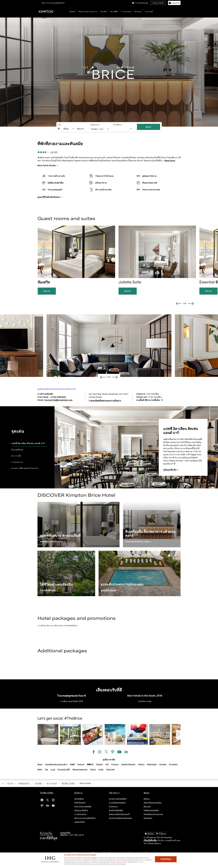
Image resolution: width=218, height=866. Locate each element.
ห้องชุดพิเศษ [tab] (17, 450)
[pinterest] (42, 805)
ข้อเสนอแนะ (148, 818)
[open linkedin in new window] (125, 752)
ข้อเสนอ (137, 12)
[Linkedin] (47, 805)
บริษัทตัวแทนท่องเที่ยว (151, 810)
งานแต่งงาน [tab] (17, 462)
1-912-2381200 (58, 397)
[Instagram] (53, 800)
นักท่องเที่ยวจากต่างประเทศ (153, 814)
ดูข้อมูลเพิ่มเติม (170, 470)
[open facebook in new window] (92, 752)
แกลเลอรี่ (149, 12)
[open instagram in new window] (98, 752)
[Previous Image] (178, 303)
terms (143, 860)
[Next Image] (191, 303)
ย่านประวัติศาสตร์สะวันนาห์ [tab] (24, 468)
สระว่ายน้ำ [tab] (16, 456)
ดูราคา (148, 127)
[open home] (3, 783)
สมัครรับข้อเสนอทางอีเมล (152, 802)
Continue (165, 859)
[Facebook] (42, 800)
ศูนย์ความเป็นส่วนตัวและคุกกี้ (119, 814)
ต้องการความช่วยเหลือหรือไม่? (53, 3)
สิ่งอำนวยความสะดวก (88, 12)
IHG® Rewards (79, 802)
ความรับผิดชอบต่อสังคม (117, 802)
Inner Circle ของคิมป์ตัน (82, 806)
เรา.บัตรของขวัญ (80, 814)
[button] (174, 3)
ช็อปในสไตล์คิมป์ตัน (116, 810)
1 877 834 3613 (76, 835)
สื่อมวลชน (147, 806)
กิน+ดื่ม (104, 12)
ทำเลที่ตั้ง (114, 12)
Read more (169, 160)
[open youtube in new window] (118, 752)
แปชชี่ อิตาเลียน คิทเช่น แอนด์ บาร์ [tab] (28, 443)
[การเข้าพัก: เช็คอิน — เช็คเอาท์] (72, 129)
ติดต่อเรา (147, 799)
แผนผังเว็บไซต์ (79, 822)
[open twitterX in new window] (105, 752)
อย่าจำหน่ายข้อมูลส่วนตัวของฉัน (120, 818)
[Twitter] (47, 800)
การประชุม (126, 12)
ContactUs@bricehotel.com (58, 400)
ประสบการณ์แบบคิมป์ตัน (117, 799)
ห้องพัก (72, 12)
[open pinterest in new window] (111, 752)
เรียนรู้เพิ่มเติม (150, 840)
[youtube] (53, 805)
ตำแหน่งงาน (113, 806)
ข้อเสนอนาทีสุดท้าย (81, 810)
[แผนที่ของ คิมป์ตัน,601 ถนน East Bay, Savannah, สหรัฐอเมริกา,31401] (56, 389)
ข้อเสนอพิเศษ (79, 799)
